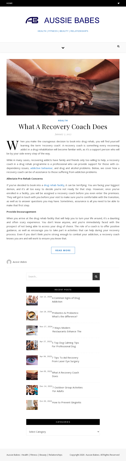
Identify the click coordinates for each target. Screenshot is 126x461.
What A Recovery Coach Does (63, 126)
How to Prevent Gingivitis (66, 402)
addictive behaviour (41, 168)
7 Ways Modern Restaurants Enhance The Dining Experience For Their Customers (66, 329)
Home (10, 3)
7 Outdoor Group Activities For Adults (67, 389)
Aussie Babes (20, 261)
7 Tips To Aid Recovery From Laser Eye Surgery (65, 359)
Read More (63, 250)
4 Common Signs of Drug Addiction (66, 299)
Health (63, 120)
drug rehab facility (54, 185)
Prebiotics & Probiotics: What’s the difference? (65, 314)
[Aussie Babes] (63, 21)
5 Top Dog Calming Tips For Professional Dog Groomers (65, 344)
